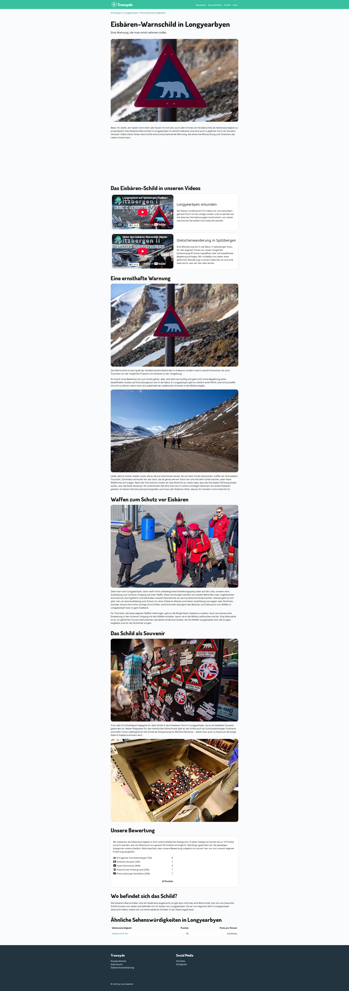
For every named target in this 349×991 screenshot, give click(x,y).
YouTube (180, 961)
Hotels (227, 5)
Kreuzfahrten (215, 5)
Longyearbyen (131, 12)
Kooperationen (118, 961)
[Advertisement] (174, 160)
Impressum (117, 964)
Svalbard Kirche (120, 933)
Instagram (181, 964)
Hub (235, 5)
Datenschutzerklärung (122, 967)
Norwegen (116, 12)
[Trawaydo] (122, 4)
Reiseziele (201, 5)
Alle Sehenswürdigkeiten (153, 12)
